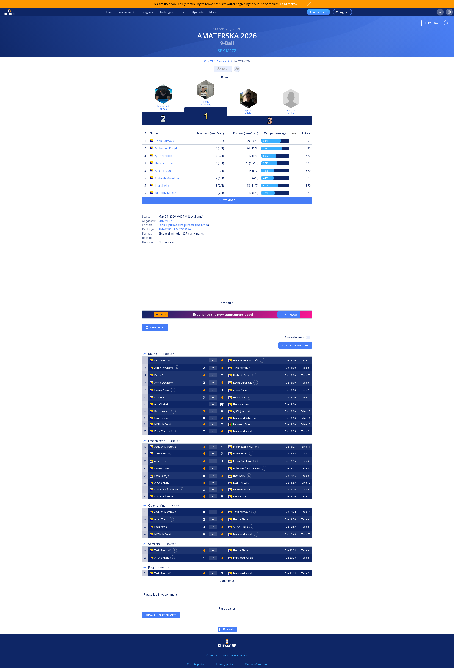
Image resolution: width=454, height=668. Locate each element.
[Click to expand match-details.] (213, 360)
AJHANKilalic (248, 112)
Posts (182, 12)
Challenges (165, 12)
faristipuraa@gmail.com (192, 225)
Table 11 (305, 418)
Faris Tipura (167, 225)
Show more (227, 200)
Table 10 (305, 397)
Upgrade (198, 12)
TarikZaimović (206, 103)
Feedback (228, 629)
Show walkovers (294, 337)
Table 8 (305, 382)
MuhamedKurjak (163, 107)
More (213, 12)
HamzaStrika (291, 112)
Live (109, 12)
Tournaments (126, 12)
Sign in (343, 12)
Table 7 (305, 375)
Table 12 (305, 424)
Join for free (318, 12)
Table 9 (305, 390)
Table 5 (305, 360)
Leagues (147, 12)
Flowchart (157, 327)
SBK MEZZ (227, 50)
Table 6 (305, 367)
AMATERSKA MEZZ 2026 (175, 229)
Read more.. (288, 4)
